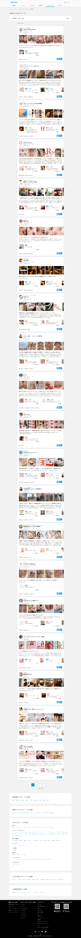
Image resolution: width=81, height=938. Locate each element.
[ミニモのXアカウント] (38, 932)
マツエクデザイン (24, 915)
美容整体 (48, 840)
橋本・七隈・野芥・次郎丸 (24, 812)
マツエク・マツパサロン (13, 908)
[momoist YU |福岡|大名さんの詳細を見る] (40, 578)
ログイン (69, 2)
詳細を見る (59, 58)
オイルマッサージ (35, 832)
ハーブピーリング (21, 845)
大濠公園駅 (22, 800)
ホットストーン (20, 833)
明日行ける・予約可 (35, 879)
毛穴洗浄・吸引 (33, 859)
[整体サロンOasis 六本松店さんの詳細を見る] (40, 197)
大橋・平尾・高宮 (45, 812)
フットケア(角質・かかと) (16, 835)
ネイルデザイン (23, 913)
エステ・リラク (15, 8)
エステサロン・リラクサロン (13, 912)
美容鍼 (45, 840)
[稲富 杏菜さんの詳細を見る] (40, 237)
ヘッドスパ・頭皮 (28, 832)
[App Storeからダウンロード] (57, 911)
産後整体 (53, 840)
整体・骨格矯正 (15, 840)
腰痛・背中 (52, 833)
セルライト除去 (23, 854)
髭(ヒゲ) (51, 827)
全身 (16, 827)
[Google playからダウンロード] (66, 911)
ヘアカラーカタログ (24, 908)
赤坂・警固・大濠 (15, 812)
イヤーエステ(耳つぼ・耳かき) (33, 833)
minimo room (40, 910)
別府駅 (13, 800)
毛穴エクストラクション (41, 859)
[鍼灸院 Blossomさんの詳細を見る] (40, 688)
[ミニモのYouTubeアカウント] (45, 931)
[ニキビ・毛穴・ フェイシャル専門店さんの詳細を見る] (40, 352)
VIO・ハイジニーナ (28, 827)
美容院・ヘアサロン (15, 892)
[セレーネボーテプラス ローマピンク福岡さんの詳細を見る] (40, 651)
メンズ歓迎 (19, 879)
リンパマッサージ (43, 832)
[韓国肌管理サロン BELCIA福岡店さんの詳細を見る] (40, 541)
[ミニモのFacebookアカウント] (42, 932)
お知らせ (39, 908)
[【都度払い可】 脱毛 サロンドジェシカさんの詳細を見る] (40, 724)
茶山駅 (31, 800)
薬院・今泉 (38, 812)
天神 (34, 812)
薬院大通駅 (35, 800)
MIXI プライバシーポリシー (42, 923)
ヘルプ (39, 925)
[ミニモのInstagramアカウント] (35, 932)
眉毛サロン (36, 892)
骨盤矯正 (25, 840)
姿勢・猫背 (58, 840)
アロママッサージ (50, 832)
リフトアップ (27, 859)
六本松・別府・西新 (25, 8)
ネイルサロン (23, 892)
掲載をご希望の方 (41, 912)
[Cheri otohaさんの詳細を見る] (40, 429)
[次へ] (48, 784)
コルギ (22, 859)
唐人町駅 (26, 800)
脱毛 (13, 827)
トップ (10, 8)
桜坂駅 (17, 800)
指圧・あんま (65, 832)
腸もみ (26, 833)
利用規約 (39, 919)
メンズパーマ (23, 912)
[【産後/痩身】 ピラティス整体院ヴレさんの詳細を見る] (40, 503)
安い (13, 866)
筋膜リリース (30, 840)
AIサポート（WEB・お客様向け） (43, 927)
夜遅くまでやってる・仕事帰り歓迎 (57, 879)
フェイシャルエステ (15, 859)
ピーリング (14, 845)
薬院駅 (48, 800)
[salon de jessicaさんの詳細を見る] (40, 158)
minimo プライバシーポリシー (43, 921)
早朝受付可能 (42, 879)
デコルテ (47, 833)
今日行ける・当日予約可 (26, 879)
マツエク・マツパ (30, 892)
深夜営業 (48, 879)
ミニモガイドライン (41, 917)
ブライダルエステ (15, 863)
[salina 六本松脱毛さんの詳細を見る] (40, 761)
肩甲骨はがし (36, 840)
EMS (18, 854)
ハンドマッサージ (58, 832)
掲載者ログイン (40, 915)
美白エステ (49, 859)
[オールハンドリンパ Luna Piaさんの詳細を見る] (40, 80)
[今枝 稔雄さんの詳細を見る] (40, 274)
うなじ (22, 827)
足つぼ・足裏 (64, 833)
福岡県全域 (51, 812)
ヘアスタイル (23, 904)
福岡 (20, 8)
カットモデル (23, 917)
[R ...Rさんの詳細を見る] (40, 391)
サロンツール (40, 913)
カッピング (14, 833)
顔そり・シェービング (41, 827)
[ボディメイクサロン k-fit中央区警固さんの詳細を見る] (40, 119)
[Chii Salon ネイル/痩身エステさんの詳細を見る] (40, 614)
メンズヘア (22, 906)
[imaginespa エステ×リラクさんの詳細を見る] (40, 466)
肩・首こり (42, 833)
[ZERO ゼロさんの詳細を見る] (40, 312)
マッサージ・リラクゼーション (17, 832)
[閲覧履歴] (65, 2)
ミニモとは (39, 904)
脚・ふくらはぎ (58, 833)
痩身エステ (14, 854)
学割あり (13, 879)
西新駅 (40, 800)
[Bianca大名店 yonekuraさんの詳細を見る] (40, 43)
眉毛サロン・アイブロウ (13, 910)
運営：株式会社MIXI (41, 906)
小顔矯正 (20, 840)
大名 (31, 812)
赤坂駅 (44, 800)
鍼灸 (41, 840)
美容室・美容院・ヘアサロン (13, 904)
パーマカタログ (23, 910)
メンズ (47, 827)
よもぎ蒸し (14, 849)
